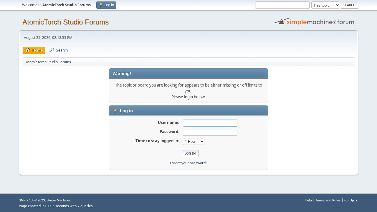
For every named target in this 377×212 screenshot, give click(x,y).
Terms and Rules (328, 200)
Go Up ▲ (351, 200)
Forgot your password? (188, 162)
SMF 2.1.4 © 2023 (32, 200)
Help (308, 200)
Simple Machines (59, 200)
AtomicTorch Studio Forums (65, 22)
